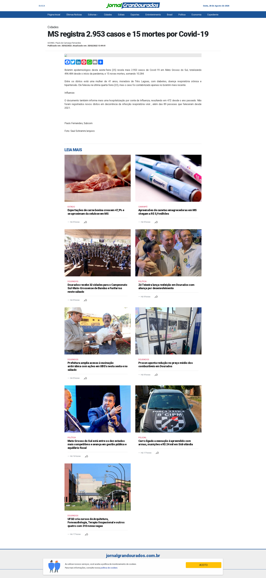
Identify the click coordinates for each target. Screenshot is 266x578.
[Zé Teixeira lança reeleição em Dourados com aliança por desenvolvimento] (168, 252)
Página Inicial (54, 14)
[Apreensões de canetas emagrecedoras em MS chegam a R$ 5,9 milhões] (168, 178)
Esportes (135, 14)
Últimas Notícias (74, 14)
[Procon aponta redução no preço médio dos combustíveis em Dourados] (168, 330)
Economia (196, 14)
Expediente (213, 14)
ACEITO (203, 565)
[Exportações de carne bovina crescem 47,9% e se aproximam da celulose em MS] (97, 178)
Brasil (169, 14)
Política (181, 14)
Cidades (108, 14)
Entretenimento (153, 14)
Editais (121, 14)
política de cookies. (109, 568)
